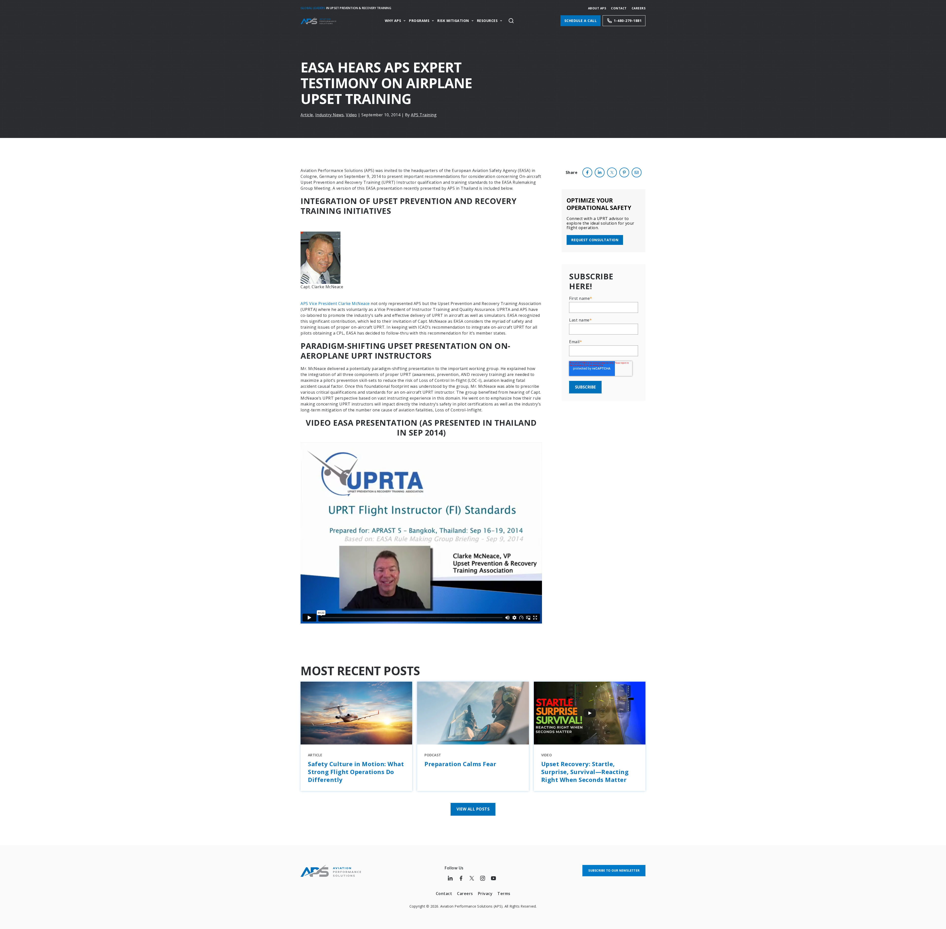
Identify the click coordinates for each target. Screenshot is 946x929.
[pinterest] (624, 172)
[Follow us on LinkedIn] (450, 878)
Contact (619, 8)
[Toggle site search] (511, 20)
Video (351, 115)
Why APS (393, 21)
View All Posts (473, 809)
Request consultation (594, 239)
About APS (597, 8)
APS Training (424, 115)
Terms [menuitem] (503, 893)
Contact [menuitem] (444, 893)
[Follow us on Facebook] (461, 878)
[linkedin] (600, 172)
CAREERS (639, 8)
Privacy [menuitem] (485, 893)
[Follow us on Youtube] (493, 878)
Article (307, 115)
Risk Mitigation (453, 21)
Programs (419, 21)
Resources (487, 21)
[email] (637, 172)
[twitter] (612, 172)
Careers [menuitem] (465, 893)
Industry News (329, 115)
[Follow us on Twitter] (471, 878)
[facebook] (587, 172)
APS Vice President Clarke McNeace (335, 303)
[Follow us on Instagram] (482, 878)
